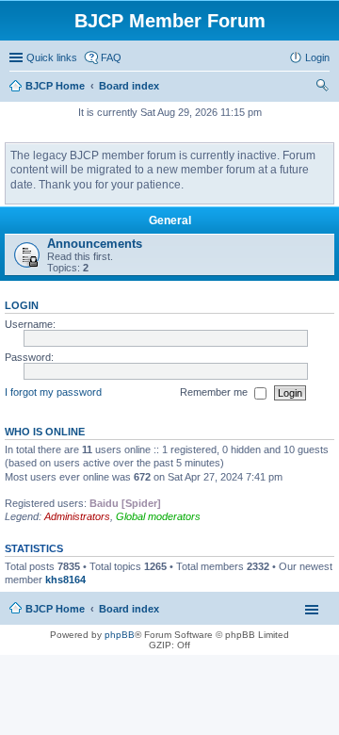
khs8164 (65, 579)
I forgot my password (53, 392)
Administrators (77, 516)
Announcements (94, 244)
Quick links (51, 57)
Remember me (215, 392)
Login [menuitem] (317, 57)
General (170, 220)
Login (22, 305)
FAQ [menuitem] (111, 57)
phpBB (120, 634)
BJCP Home (55, 608)
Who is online (45, 431)
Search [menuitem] (322, 87)
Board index (129, 608)
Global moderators (158, 516)
